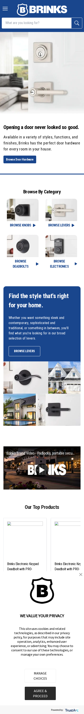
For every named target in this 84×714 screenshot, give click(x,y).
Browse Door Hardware (20, 159)
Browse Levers (59, 225)
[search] (76, 23)
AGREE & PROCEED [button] (40, 693)
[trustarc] (71, 709)
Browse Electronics (59, 263)
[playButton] (42, 470)
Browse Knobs (20, 225)
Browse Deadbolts (20, 263)
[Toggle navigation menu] (5, 8)
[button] (80, 574)
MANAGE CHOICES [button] (40, 676)
